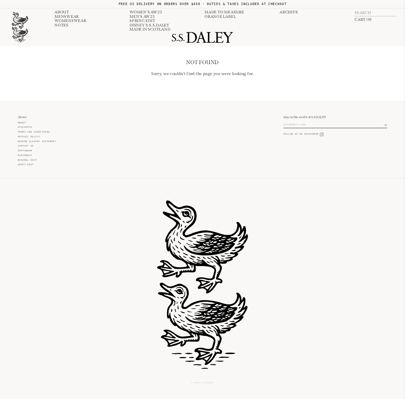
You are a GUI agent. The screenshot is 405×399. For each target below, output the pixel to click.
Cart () (363, 20)
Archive (289, 12)
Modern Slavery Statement (37, 141)
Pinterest (25, 155)
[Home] (20, 27)
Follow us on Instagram (300, 134)
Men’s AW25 (142, 17)
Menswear (67, 17)
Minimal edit (27, 160)
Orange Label (220, 17)
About (62, 12)
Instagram (25, 151)
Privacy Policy (29, 137)
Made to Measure (224, 12)
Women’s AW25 (146, 12)
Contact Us (26, 146)
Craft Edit (26, 164)
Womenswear (70, 21)
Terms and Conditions (34, 132)
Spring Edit (142, 21)
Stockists (25, 127)
